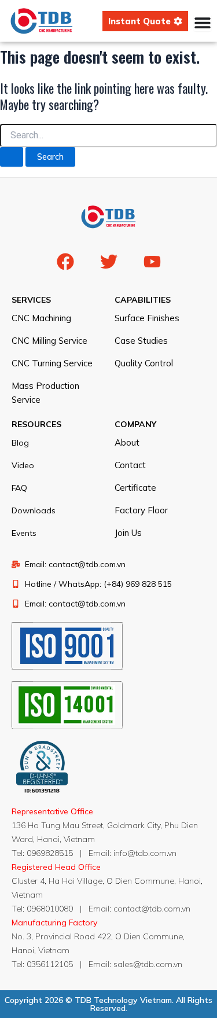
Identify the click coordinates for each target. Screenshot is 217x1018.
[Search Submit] (11, 157)
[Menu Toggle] (202, 22)
